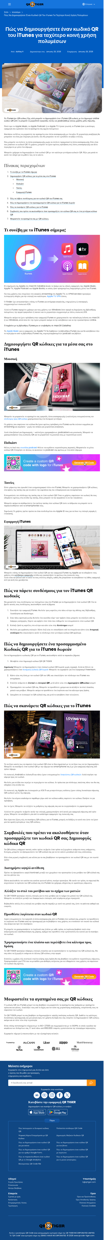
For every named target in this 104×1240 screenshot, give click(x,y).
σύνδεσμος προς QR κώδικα (15, 418)
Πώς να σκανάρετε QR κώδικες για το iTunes (29, 207)
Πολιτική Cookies (89, 1205)
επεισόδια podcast (28, 447)
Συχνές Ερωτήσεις (15, 1182)
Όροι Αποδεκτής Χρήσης (86, 1199)
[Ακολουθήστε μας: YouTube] (44, 1095)
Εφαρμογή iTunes (24, 192)
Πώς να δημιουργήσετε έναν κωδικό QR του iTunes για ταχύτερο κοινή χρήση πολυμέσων (46, 15)
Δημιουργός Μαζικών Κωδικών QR (70, 1135)
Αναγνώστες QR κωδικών (70, 774)
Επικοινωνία (13, 1185)
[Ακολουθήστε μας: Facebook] (59, 1095)
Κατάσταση (12, 1199)
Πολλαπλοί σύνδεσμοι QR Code (69, 1128)
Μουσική (20, 179)
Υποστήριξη (89, 1178)
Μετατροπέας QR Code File (30, 1164)
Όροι (93, 1193)
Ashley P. (20, 51)
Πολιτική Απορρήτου (87, 1202)
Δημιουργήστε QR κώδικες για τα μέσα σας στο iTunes (33, 176)
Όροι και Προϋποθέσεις (86, 1196)
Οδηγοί (12, 1178)
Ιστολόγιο (16, 12)
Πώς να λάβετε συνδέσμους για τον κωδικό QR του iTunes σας (36, 198)
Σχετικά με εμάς (14, 1196)
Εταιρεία (12, 1193)
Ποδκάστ (20, 183)
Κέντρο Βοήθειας (15, 1188)
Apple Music (13, 331)
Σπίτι (6, 12)
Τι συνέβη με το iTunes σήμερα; (23, 172)
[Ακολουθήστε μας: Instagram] (52, 1095)
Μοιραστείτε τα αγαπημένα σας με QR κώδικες (29, 218)
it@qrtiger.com (89, 1182)
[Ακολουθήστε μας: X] (67, 1095)
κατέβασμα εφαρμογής (23, 575)
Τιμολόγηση (13, 1205)
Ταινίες (19, 188)
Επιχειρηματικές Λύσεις (17, 1202)
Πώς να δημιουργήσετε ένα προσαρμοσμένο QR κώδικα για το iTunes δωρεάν (42, 202)
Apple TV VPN (54, 296)
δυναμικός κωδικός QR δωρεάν (35, 669)
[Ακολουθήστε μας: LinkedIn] (37, 1095)
